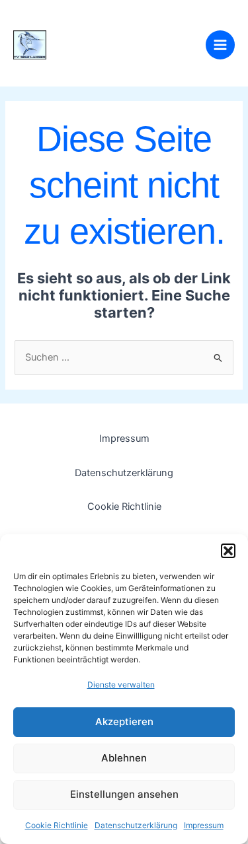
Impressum (204, 825)
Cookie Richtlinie (56, 825)
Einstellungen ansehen (124, 794)
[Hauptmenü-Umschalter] (220, 44)
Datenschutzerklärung (136, 825)
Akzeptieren (124, 721)
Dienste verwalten (121, 684)
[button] (228, 550)
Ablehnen (124, 758)
